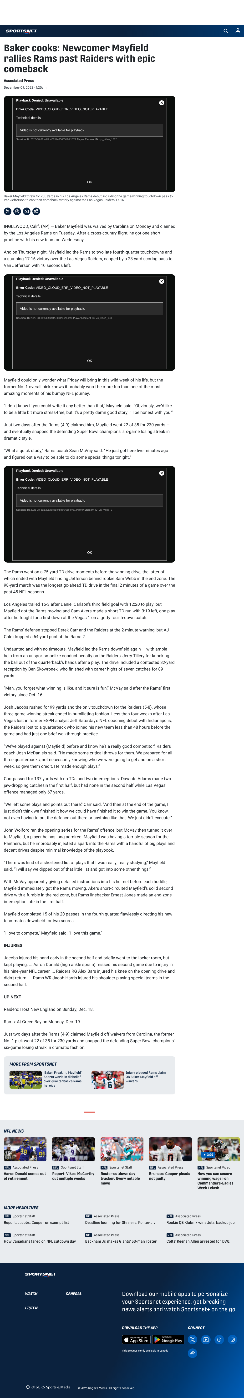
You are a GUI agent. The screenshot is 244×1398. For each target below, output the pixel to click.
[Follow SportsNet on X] (192, 1339)
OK (89, 182)
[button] (226, 31)
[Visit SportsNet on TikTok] (192, 1353)
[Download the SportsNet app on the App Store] (136, 1339)
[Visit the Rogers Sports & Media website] (48, 1387)
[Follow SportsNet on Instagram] (232, 1339)
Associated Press (19, 80)
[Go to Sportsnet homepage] (21, 32)
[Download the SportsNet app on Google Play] (168, 1339)
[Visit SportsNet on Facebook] (219, 1339)
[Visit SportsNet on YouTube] (206, 1339)
